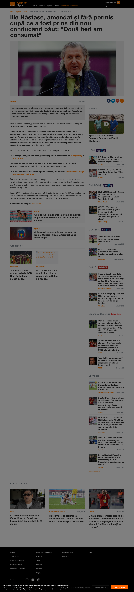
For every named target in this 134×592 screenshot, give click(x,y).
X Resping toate (100, 587)
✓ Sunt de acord (119, 587)
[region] (67, 587)
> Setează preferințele (82, 587)
